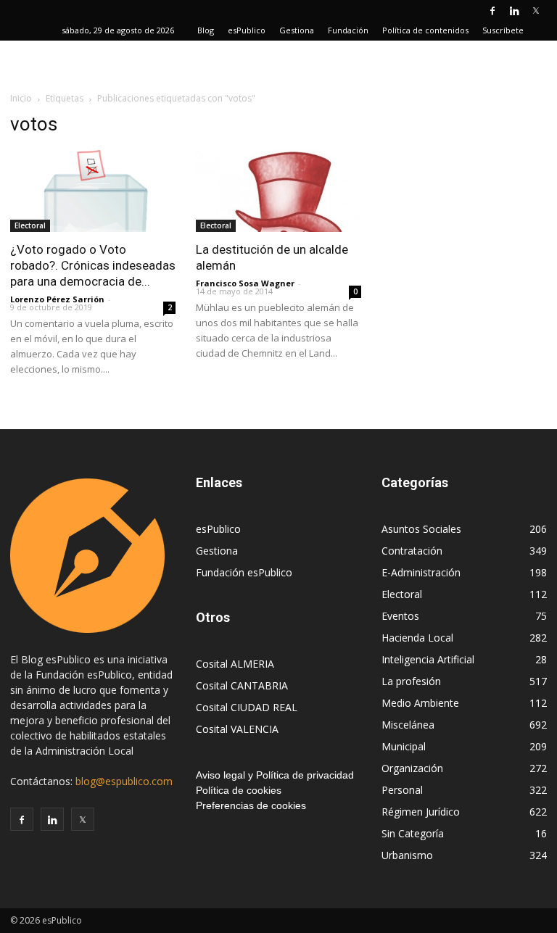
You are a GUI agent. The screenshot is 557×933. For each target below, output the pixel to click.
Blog (205, 30)
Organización (412, 768)
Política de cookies (238, 790)
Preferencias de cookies (251, 805)
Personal (402, 790)
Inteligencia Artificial (427, 659)
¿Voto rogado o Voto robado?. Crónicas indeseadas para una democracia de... (93, 265)
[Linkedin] (514, 10)
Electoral (30, 225)
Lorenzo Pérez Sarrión (57, 299)
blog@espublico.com (124, 781)
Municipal (403, 746)
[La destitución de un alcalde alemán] (278, 191)
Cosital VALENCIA (237, 729)
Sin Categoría (412, 833)
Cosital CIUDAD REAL (246, 707)
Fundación (348, 30)
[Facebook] (492, 10)
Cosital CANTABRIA (242, 685)
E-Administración (421, 572)
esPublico (246, 30)
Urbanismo (407, 855)
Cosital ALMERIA (235, 664)
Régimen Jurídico (420, 811)
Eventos (400, 616)
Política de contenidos (425, 30)
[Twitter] (536, 10)
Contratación (411, 550)
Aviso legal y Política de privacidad (275, 775)
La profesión (411, 681)
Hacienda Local (417, 637)
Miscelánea (407, 724)
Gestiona (296, 30)
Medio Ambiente (420, 703)
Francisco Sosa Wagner (245, 283)
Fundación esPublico (244, 572)
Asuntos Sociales (421, 529)
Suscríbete (503, 30)
